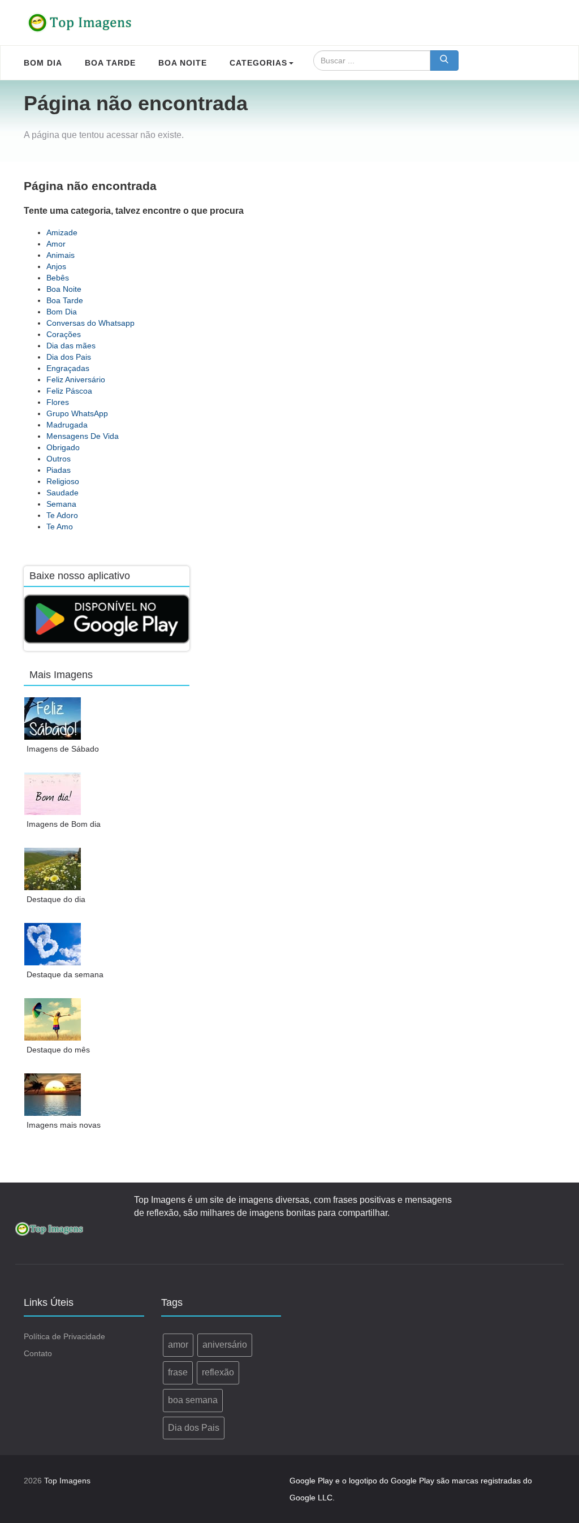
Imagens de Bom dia (64, 824)
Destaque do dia (56, 899)
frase (178, 1372)
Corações (63, 334)
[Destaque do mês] (53, 1019)
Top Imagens (67, 1480)
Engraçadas (67, 368)
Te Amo (59, 526)
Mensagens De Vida (82, 436)
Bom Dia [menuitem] (43, 62)
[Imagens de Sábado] (53, 718)
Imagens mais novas (64, 1124)
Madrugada (67, 424)
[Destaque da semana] (53, 944)
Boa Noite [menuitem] (182, 62)
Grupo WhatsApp (77, 413)
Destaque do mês (58, 1049)
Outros (58, 458)
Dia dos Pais (68, 356)
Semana (61, 503)
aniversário (224, 1344)
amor (178, 1344)
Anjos (56, 266)
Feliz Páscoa (69, 390)
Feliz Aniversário (75, 379)
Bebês (57, 277)
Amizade (61, 232)
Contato (38, 1353)
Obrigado (63, 447)
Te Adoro (62, 515)
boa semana (193, 1400)
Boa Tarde (64, 300)
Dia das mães (71, 345)
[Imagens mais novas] (53, 1094)
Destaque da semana (65, 974)
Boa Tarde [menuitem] (110, 62)
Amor (56, 243)
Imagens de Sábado (63, 748)
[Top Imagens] (80, 22)
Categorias (258, 62)
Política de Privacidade (64, 1336)
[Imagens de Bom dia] (53, 794)
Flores (57, 402)
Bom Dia (61, 311)
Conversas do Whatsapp (90, 322)
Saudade (62, 492)
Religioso (62, 481)
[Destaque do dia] (53, 869)
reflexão (218, 1372)
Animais (60, 255)
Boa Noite (63, 289)
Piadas (58, 469)
